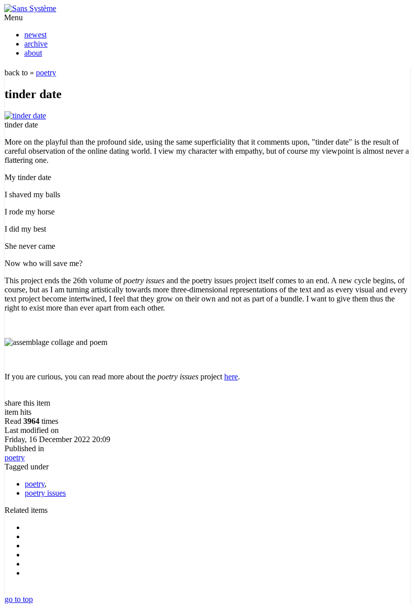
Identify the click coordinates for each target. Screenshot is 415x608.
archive (36, 43)
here (231, 376)
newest (35, 34)
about (33, 53)
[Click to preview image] (25, 115)
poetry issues (45, 493)
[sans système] (30, 8)
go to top (19, 599)
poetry (46, 72)
